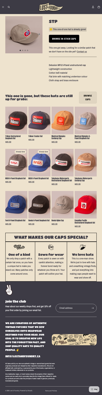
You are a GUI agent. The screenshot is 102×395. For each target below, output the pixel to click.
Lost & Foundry (14, 391)
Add (25, 130)
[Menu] (3, 7)
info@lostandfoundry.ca (22, 356)
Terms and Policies (51, 391)
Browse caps (88, 97)
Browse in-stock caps (64, 38)
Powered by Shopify (26, 391)
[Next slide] (39, 35)
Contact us (82, 51)
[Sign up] (92, 308)
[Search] (9, 7)
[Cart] (99, 7)
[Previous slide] (8, 35)
